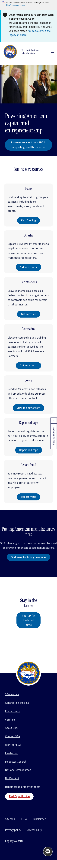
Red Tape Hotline (19, 796)
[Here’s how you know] (28, 5)
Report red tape (28, 450)
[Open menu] (52, 52)
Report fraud (28, 497)
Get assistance (28, 267)
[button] (47, 851)
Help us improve (53, 436)
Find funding (28, 220)
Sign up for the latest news (28, 620)
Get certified (28, 314)
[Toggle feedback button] (53, 421)
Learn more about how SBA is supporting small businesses (28, 145)
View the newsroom (28, 408)
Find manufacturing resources (28, 557)
